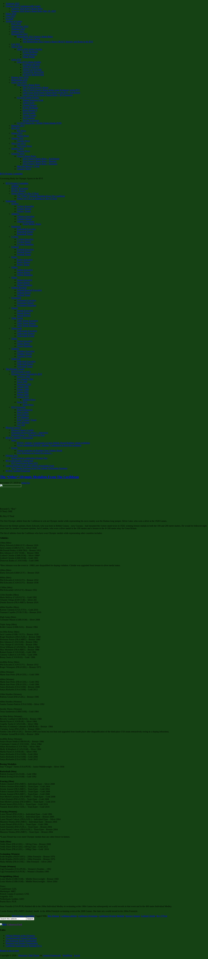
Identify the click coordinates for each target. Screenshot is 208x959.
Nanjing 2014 (17, 148)
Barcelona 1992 (24, 384)
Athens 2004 (22, 392)
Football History (24, 252)
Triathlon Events (24, 356)
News (14, 440)
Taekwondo (16, 328)
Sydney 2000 (23, 389)
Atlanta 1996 (23, 387)
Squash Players (24, 315)
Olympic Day (12, 455)
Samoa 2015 (16, 133)
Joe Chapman (29, 118)
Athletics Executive (25, 216)
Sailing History (23, 272)
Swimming (16, 298)
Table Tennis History (26, 323)
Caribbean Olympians (87, 916)
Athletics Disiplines (25, 221)
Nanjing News (23, 151)
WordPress (67, 955)
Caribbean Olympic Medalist (111, 916)
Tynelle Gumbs (29, 115)
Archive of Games (14, 21)
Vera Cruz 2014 (18, 143)
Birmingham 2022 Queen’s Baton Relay (35, 36)
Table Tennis (17, 318)
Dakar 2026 (11, 13)
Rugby (14, 257)
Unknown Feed (14, 924)
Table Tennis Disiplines (27, 326)
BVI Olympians (18, 407)
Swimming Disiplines (26, 305)
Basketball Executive (26, 229)
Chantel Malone (30, 54)
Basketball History (25, 231)
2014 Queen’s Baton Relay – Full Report (41, 158)
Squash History (24, 313)
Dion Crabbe (23, 412)
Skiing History (23, 282)
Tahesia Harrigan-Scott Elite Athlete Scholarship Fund (30, 466)
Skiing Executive (24, 280)
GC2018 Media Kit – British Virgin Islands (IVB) (39, 123)
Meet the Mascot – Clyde (28, 166)
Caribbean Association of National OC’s (24, 946)
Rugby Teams (23, 264)
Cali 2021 (15, 44)
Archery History (24, 209)
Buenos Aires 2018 (19, 77)
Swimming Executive (26, 300)
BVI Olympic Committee (11, 173)
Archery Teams (24, 211)
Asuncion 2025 (12, 3)
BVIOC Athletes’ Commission (19, 438)
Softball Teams (23, 295)
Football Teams (24, 254)
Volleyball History (25, 364)
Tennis (14, 338)
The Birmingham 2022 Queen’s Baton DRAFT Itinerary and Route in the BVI (58, 41)
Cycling (14, 237)
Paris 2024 (16, 24)
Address (15, 186)
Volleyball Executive (26, 361)
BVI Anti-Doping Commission (19, 460)
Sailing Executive (25, 270)
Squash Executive (25, 310)
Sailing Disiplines (25, 275)
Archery (15, 203)
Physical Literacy (13, 427)
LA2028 (9, 19)
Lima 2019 (16, 59)
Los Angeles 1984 (25, 379)
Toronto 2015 (17, 138)
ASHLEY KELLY (31, 67)
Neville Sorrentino (31, 120)
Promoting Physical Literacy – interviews (29, 432)
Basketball (16, 226)
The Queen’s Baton (31, 39)
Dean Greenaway (25, 410)
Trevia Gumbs (29, 113)
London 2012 (23, 397)
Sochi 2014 (22, 402)
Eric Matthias (23, 417)
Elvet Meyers (23, 415)
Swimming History (25, 303)
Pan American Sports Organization (21, 940)
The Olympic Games (15, 369)
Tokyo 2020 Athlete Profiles (29, 49)
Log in (77, 955)
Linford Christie (148, 916)
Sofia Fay (25, 483)
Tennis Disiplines (24, 346)
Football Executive (25, 249)
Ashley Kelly (29, 102)
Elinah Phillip (29, 57)
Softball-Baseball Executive (29, 290)
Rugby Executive (25, 259)
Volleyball (15, 359)
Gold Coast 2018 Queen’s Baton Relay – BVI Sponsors (48, 95)
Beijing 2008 (23, 394)
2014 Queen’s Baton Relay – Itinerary (40, 161)
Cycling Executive (25, 239)
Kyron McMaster (30, 52)
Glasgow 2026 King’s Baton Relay (27, 8)
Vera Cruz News (24, 146)
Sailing (14, 267)
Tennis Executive (24, 341)
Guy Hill (21, 425)
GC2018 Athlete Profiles (28, 97)
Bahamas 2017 (18, 125)
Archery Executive (25, 206)
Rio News (21, 130)
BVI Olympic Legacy (21, 371)
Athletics (15, 214)
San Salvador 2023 (19, 26)
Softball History (24, 292)
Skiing (14, 277)
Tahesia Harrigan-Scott (33, 100)
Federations (11, 201)
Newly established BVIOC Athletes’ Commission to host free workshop (49, 445)
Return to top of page (9, 950)
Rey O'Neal (161, 916)
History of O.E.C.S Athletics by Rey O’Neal (37, 198)
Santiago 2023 (17, 31)
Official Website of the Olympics (20, 935)
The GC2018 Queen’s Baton (35, 87)
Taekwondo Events (25, 336)
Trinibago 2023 (18, 29)
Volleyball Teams (24, 366)
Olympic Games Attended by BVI (26, 374)
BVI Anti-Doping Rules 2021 (24, 463)
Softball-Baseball (19, 287)
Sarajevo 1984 (23, 376)
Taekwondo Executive (27, 331)
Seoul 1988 (22, 382)
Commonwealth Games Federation (21, 938)
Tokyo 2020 (16, 47)
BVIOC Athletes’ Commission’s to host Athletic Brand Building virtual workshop (53, 443)
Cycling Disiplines (25, 244)
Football (15, 247)
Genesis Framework (52, 955)
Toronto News (23, 141)
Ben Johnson (53, 916)
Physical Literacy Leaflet (22, 430)
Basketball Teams (25, 234)
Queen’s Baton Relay (26, 156)
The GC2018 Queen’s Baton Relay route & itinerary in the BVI (51, 90)
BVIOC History (18, 191)
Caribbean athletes (68, 916)
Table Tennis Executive (27, 320)
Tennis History (23, 343)
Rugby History (23, 262)
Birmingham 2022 (19, 34)
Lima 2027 (10, 16)
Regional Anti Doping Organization (22, 943)
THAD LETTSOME (32, 69)
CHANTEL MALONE (33, 72)
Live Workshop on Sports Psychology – (35, 453)
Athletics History (24, 219)
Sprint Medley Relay (32, 224)
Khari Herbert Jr (30, 110)
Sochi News (28, 404)
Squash (14, 308)
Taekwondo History (26, 333)
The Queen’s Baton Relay (28, 85)
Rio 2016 (15, 128)
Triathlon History (24, 354)
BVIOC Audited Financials (18, 471)
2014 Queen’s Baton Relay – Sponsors (40, 164)
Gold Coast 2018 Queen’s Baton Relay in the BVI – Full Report (51, 92)
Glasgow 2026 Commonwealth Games (23, 6)
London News (29, 399)
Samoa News (23, 136)
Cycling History (24, 242)
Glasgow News (24, 169)
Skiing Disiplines (24, 285)
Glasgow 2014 (17, 153)
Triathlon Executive (26, 351)
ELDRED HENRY (31, 64)
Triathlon (15, 348)
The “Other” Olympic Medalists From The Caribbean (41, 196)
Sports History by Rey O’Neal (24, 193)
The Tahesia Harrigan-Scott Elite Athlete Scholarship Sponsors (39, 468)
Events (14, 448)
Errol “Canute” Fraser (27, 420)
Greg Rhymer (23, 422)
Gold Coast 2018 (19, 82)
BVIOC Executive (19, 188)
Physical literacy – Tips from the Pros (28, 435)
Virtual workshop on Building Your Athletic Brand (39, 450)
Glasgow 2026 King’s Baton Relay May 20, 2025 (33, 11)
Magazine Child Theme (28, 955)
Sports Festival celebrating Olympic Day (29, 458)
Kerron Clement (133, 916)
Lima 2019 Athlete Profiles (29, 62)
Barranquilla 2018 (19, 80)
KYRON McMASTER (33, 75)
